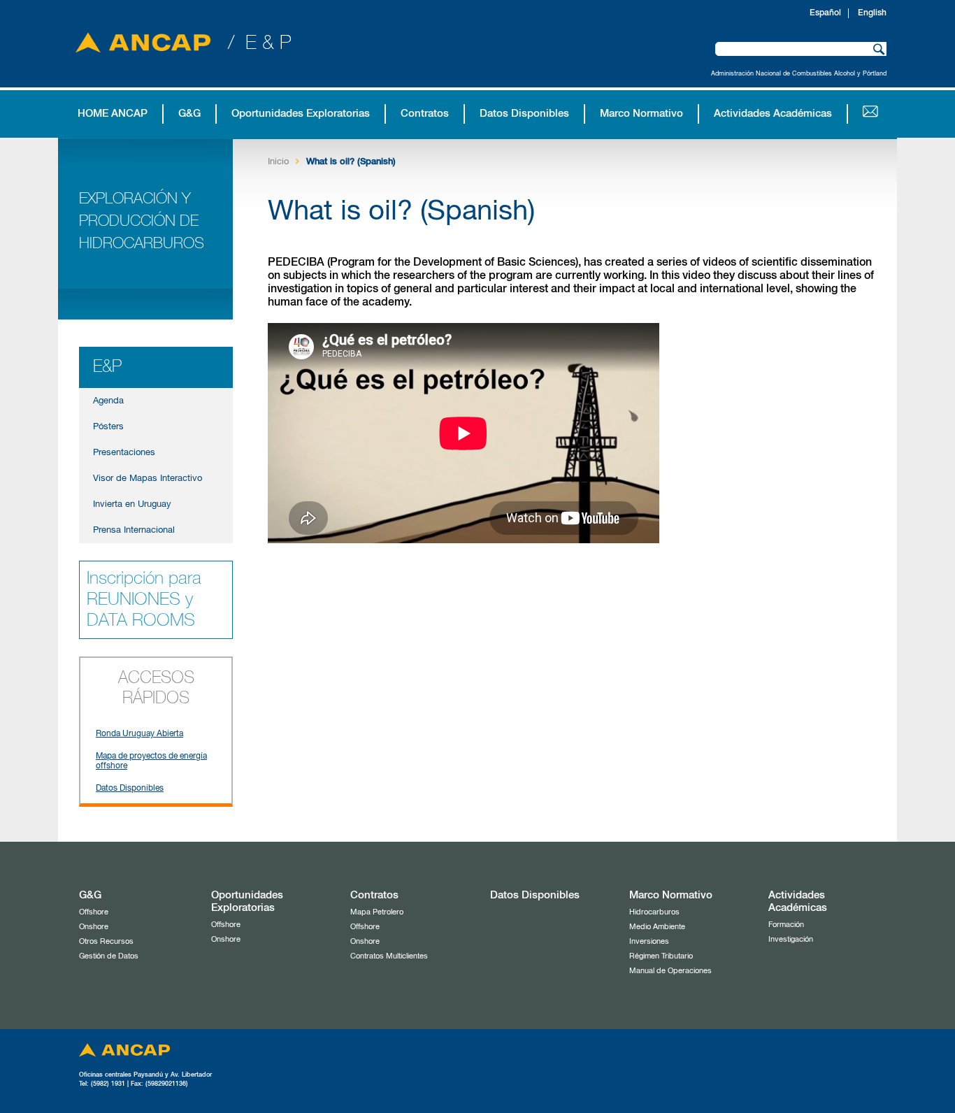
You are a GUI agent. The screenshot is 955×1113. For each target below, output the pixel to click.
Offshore (93, 912)
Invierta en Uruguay (132, 504)
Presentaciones (124, 452)
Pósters (108, 426)
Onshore (93, 927)
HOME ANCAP (113, 113)
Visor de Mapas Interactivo (147, 478)
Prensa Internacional (134, 530)
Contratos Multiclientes (389, 956)
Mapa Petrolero (376, 912)
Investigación (790, 939)
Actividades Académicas (773, 113)
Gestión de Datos (108, 956)
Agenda (108, 400)
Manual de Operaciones (670, 971)
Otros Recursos (106, 941)
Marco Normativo (641, 113)
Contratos (425, 113)
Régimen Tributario (661, 956)
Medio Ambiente (657, 927)
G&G (189, 113)
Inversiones (649, 941)
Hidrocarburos (654, 912)
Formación (786, 924)
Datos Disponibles (524, 113)
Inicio (278, 161)
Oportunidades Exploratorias (300, 113)
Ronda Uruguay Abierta (139, 734)
